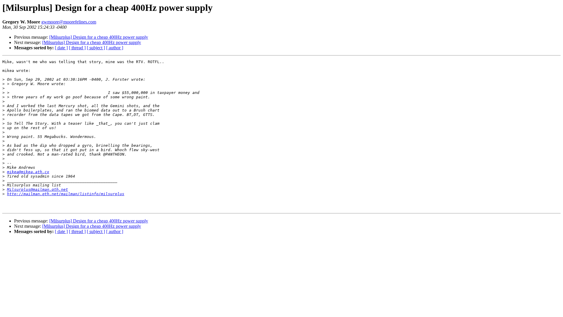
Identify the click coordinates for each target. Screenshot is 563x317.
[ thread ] (77, 47)
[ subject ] (96, 47)
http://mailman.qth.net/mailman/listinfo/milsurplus (65, 194)
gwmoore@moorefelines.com (68, 21)
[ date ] (61, 47)
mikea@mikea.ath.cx (28, 172)
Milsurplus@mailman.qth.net (37, 189)
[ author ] (114, 47)
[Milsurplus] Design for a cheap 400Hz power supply (98, 37)
